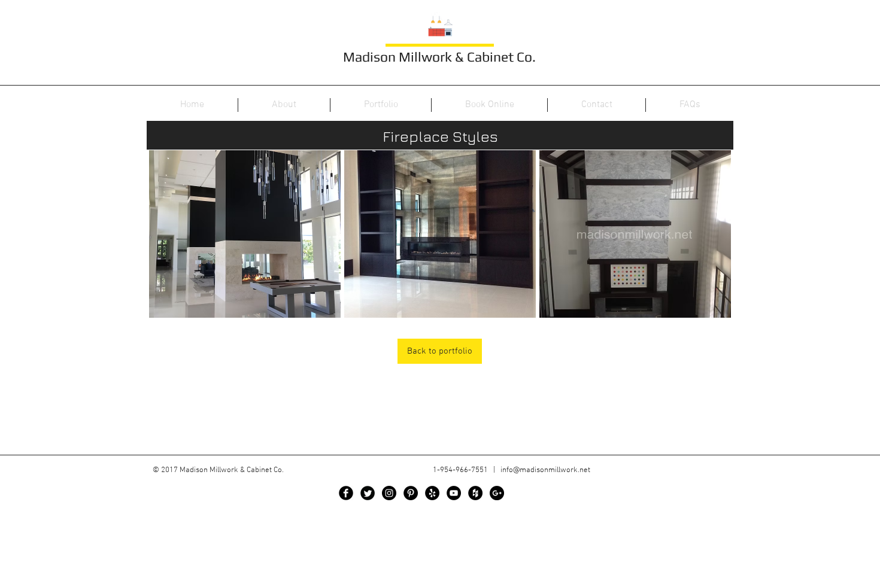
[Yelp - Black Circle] (432, 493)
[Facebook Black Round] (346, 493)
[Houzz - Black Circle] (475, 493)
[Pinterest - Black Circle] (410, 493)
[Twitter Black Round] (367, 493)
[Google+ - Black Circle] (497, 493)
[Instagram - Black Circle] (389, 493)
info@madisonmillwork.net (545, 470)
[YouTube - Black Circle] (454, 493)
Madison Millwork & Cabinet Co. (439, 56)
